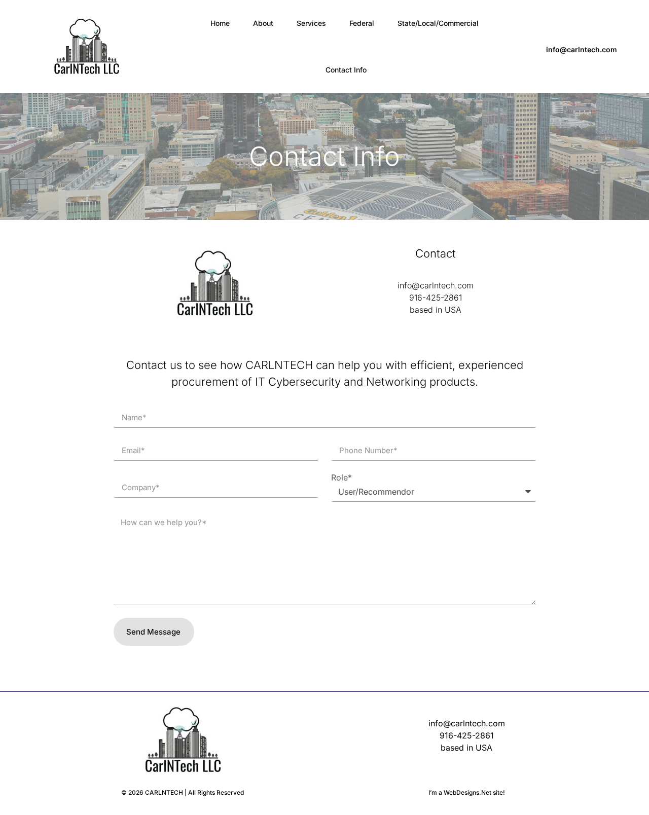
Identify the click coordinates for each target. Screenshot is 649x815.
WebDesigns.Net (467, 792)
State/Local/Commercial (438, 23)
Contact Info (346, 69)
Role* (341, 477)
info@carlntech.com (581, 49)
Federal (361, 23)
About (263, 23)
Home (220, 23)
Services (311, 23)
